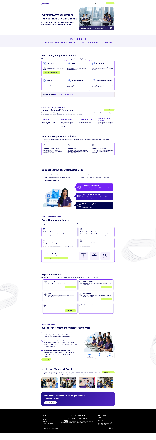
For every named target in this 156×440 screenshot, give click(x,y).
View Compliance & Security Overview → (56, 258)
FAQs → (46, 359)
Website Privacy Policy (48, 423)
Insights (96, 3)
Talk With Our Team (50, 402)
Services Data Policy (47, 425)
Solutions (89, 3)
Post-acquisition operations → (52, 72)
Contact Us (110, 3)
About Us (102, 3)
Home (83, 3)
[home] (45, 3)
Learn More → (109, 109)
